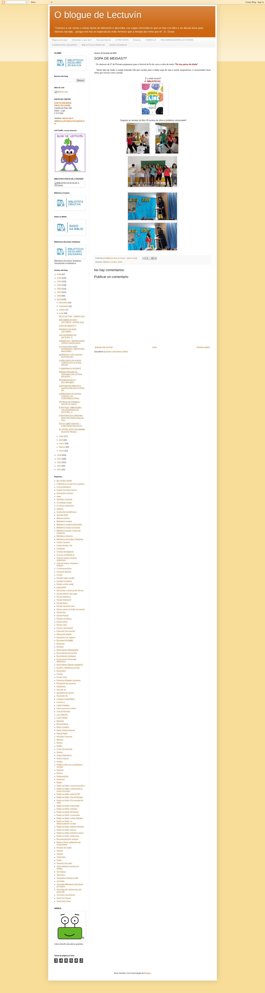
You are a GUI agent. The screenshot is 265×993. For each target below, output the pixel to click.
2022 (59, 289)
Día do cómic (62, 622)
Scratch (60, 854)
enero (62, 451)
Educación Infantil (64, 634)
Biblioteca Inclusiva (65, 536)
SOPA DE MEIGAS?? (67, 326)
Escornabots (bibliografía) (67, 650)
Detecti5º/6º (61, 587)
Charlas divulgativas (65, 552)
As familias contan (64, 503)
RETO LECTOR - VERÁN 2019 (72, 316)
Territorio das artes (64, 863)
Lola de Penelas (63, 712)
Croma (59, 575)
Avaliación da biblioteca (67, 512)
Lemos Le (61, 702)
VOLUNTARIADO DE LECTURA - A (67, 336)
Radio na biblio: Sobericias (68, 836)
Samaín (60, 851)
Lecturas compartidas (66, 699)
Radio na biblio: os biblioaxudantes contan (66, 822)
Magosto (60, 721)
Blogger (147, 973)
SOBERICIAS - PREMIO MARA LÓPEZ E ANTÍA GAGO (71, 342)
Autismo (60, 509)
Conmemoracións (64, 569)
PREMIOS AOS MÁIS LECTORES (67, 330)
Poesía (59, 762)
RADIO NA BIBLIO (118, 45)
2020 (59, 296)
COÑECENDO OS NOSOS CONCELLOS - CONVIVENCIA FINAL (70, 396)
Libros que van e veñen (66, 708)
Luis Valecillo (62, 715)
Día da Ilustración (64, 600)
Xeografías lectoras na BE (67, 878)
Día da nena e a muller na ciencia (71, 609)
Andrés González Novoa (67, 490)
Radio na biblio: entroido (67, 809)
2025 (59, 278)
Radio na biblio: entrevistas (68, 806)
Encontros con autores (66, 637)
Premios (60, 770)
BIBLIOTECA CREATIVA (93, 45)
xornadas (60, 881)
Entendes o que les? (82, 40)
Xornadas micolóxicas (66, 895)
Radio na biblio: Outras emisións (70, 827)
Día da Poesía (62, 616)
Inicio (154, 347)
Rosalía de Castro (64, 848)
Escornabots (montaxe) (66, 656)
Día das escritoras (64, 619)
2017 (59, 459)
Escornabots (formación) (67, 653)
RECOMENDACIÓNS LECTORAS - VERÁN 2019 (71, 321)
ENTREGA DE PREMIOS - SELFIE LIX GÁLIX (70, 403)
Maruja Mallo (62, 733)
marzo (62, 443)
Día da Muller (62, 603)
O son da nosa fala (64, 749)
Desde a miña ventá (65, 584)
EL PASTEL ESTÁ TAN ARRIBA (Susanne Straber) (72, 430)
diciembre (63, 303)
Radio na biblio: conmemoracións (71, 786)
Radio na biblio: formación (68, 812)
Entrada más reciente (104, 347)
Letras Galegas (63, 705)
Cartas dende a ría (64, 545)
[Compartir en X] (149, 258)
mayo (61, 436)
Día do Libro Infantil (65, 628)
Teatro (120, 262)
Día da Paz (61, 612)
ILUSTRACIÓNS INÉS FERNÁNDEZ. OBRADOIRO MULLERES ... (72, 349)
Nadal (59, 746)
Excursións (61, 671)
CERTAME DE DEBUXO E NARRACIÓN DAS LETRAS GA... (71, 388)
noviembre (64, 306)
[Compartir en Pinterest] (155, 258)
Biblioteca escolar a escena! (68, 528)
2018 (59, 455)
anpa (59, 496)
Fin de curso (62, 677)
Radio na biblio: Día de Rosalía (70, 797)
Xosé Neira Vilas (64, 901)
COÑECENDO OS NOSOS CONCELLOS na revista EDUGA (70, 363)
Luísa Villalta (62, 718)
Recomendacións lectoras (67, 839)
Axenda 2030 (62, 515)
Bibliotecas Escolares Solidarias (70, 539)
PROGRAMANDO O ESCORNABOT (67, 381)
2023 (59, 285)
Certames (61, 549)
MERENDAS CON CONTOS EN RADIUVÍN (70, 356)
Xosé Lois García (64, 898)
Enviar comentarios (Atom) (117, 352)
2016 (59, 462)
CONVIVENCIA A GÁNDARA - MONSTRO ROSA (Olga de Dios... (71, 418)
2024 (59, 281)
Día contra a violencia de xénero (70, 591)
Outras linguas (63, 758)
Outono (60, 752)
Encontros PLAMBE (65, 641)
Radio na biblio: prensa (66, 830)
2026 (59, 274)
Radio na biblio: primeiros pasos (70, 833)
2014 (59, 470)
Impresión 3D (62, 696)
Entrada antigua (203, 347)
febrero (62, 447)
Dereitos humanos (64, 581)
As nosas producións (65, 506)
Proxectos (61, 779)
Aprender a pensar (64, 499)
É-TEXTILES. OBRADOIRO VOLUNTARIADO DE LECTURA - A (70, 410)
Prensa (60, 773)
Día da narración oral (65, 606)
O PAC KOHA (122, 40)
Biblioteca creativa (110, 262)
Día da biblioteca (64, 597)
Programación (62, 776)
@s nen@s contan (64, 481)
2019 (59, 299)
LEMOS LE (150, 40)
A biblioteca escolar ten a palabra (70, 484)
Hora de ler (61, 690)
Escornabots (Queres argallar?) (70, 665)
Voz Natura (61, 872)
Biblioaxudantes (63, 518)
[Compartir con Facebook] (152, 258)
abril (61, 440)
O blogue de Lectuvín (97, 15)
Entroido (60, 647)
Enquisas (60, 644)
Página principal (59, 40)
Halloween (61, 687)
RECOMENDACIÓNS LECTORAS (177, 40)
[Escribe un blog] (146, 258)
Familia (60, 674)
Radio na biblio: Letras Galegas (70, 818)
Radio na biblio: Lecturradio (68, 815)
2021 (59, 292)
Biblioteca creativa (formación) (69, 525)
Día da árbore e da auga (67, 594)
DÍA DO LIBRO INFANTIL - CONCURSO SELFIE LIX (70, 425)
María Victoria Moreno (66, 730)
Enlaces (137, 40)
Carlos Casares (63, 542)
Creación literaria (64, 572)
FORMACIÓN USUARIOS (64, 45)
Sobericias (61, 857)
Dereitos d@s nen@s (65, 578)
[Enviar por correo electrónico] (143, 258)
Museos (60, 740)
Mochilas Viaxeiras (64, 737)
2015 (59, 466)
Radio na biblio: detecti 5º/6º (68, 794)
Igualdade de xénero (65, 693)
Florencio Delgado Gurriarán (69, 680)
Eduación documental (66, 631)
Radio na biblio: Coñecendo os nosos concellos (70, 790)
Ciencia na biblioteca (65, 555)
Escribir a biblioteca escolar (68, 668)
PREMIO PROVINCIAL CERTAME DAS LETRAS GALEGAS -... (70, 374)
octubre (62, 310)
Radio (59, 783)
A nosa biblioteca (64, 487)
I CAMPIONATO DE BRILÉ (70, 369)
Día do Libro (62, 625)
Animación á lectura (65, 493)
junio (61, 313)
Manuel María (62, 724)
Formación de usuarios (66, 683)
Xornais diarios (103, 40)
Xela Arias (61, 875)
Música (60, 743)
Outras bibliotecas (64, 755)
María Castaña (63, 727)
